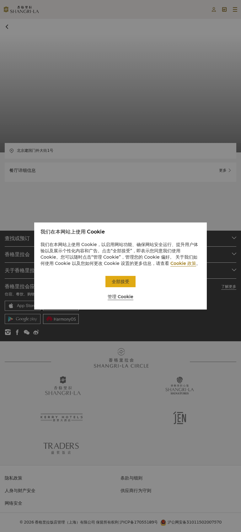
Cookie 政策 (183, 263)
